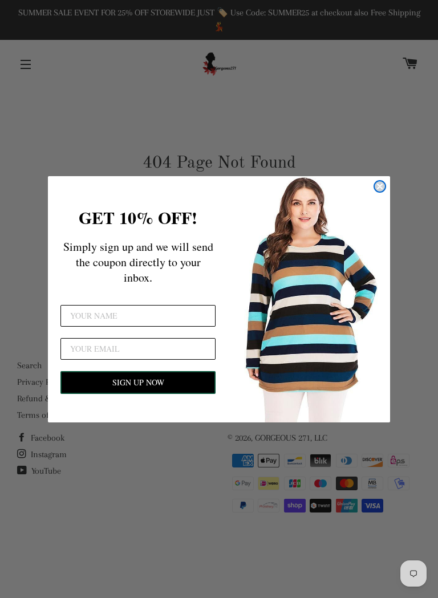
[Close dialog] (380, 186)
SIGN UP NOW (138, 382)
